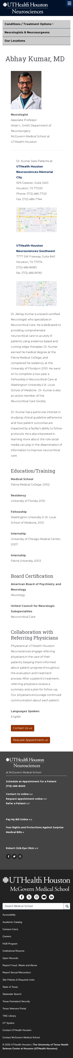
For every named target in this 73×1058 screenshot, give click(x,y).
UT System (8, 1023)
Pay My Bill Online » (19, 819)
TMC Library (9, 1015)
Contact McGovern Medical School (21, 1037)
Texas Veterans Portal (14, 1008)
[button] (69, 3)
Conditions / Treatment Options (28, 24)
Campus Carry (10, 929)
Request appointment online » (26, 798)
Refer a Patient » (18, 803)
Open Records (10, 958)
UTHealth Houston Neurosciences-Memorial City (34, 172)
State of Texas (10, 987)
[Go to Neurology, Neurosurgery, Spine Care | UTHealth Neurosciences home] (25, 764)
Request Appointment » (30, 740)
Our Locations (15, 40)
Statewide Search (12, 994)
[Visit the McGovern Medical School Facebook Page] (21, 897)
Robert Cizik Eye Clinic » (22, 848)
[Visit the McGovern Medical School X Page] (29, 897)
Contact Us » (22, 728)
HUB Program (10, 943)
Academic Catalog (12, 922)
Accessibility (9, 914)
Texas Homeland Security (16, 1001)
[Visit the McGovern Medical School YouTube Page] (44, 897)
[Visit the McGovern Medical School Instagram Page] (36, 897)
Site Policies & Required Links (18, 979)
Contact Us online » (19, 794)
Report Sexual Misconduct (17, 972)
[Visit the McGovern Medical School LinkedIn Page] (51, 897)
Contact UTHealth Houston (17, 1030)
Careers (7, 936)
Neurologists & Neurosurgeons (27, 32)
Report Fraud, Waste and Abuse (20, 965)
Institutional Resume (13, 950)
